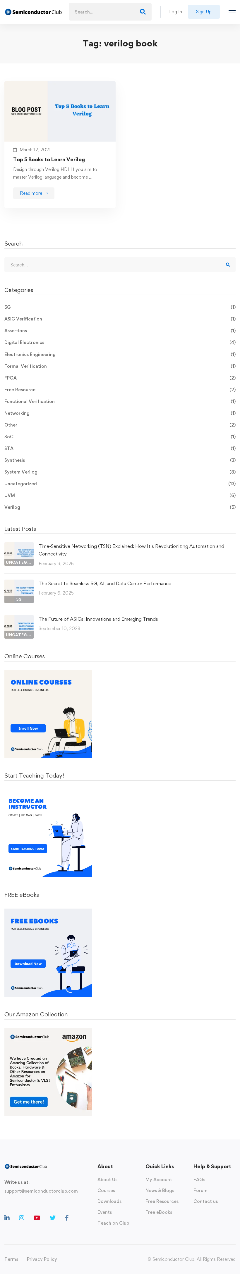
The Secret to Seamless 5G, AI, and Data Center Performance (105, 583)
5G (120, 307)
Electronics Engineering (120, 354)
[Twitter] (52, 1217)
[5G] (19, 583)
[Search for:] (110, 12)
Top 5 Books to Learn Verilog (49, 159)
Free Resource (120, 389)
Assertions (120, 330)
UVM (120, 495)
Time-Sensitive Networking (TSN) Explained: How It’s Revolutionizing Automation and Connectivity (131, 550)
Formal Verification (120, 366)
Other (120, 425)
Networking (120, 413)
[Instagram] (21, 1217)
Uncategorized (120, 483)
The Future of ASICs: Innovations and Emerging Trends (98, 619)
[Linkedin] (7, 1217)
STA (120, 448)
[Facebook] (67, 1217)
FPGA (120, 378)
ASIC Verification (120, 319)
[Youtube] (37, 1217)
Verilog (120, 507)
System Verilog (120, 472)
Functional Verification (120, 401)
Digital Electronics (120, 342)
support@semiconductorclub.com (41, 1191)
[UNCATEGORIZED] (19, 546)
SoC (120, 436)
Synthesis (120, 460)
